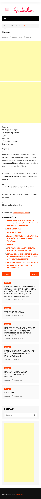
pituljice (10, 244)
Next (33, 274)
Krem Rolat (9, 393)
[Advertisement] (20, 61)
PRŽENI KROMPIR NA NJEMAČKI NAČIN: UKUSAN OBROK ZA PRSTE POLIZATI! (19, 353)
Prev (7, 274)
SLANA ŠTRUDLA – (14, 229)
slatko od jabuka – (14, 232)
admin (6, 37)
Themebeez (20, 494)
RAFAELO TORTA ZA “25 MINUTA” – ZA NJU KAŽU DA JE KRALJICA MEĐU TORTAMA (22, 238)
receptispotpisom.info (21, 213)
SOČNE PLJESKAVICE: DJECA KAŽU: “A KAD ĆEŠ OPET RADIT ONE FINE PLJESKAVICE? (22, 265)
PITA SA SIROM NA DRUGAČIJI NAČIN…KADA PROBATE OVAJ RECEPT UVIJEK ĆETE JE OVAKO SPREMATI (22, 256)
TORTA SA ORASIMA (14, 312)
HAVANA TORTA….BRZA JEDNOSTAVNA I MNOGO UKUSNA (16, 374)
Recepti (28, 37)
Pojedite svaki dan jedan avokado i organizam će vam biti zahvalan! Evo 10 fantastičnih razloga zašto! (22, 222)
